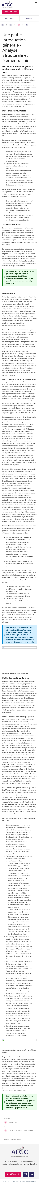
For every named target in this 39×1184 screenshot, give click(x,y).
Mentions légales (31, 1181)
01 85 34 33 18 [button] (13, 1174)
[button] (25, 1174)
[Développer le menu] (36, 2)
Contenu (29, 18)
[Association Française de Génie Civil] (19, 1151)
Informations (9, 18)
